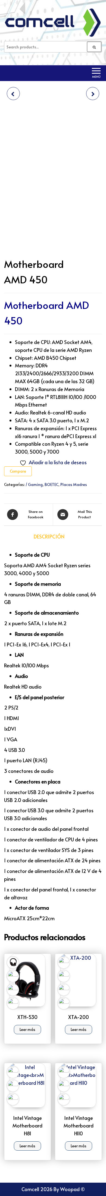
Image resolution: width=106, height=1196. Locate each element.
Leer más (27, 1029)
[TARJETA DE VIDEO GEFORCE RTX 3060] (92, 93)
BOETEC (51, 484)
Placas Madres (73, 484)
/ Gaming (34, 484)
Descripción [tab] (49, 536)
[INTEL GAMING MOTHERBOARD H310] (13, 93)
